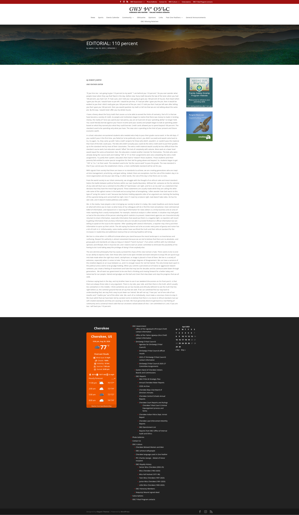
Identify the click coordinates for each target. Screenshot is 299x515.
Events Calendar (112, 18)
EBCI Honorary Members (145, 489)
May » (183, 350)
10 (183, 336)
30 (180, 347)
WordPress (125, 512)
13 (192, 336)
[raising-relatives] (199, 107)
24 (183, 343)
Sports (100, 18)
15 (177, 340)
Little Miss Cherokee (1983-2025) (151, 485)
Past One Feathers (173, 18)
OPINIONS (111, 48)
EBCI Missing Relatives (149, 22)
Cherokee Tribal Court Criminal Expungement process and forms (155, 408)
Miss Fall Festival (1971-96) (149, 474)
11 (186, 336)
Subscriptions (186, 2)
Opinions (152, 18)
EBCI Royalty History (143, 464)
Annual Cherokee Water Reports (151, 382)
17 (183, 340)
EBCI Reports (141, 376)
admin (91, 48)
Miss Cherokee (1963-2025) (149, 471)
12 (189, 336)
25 (186, 343)
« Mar (177, 350)
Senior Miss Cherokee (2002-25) (151, 467)
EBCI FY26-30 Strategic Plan (149, 379)
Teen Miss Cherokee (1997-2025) (151, 478)
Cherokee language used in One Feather (151, 454)
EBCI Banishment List (147, 427)
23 (180, 343)
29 (177, 347)
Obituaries (141, 18)
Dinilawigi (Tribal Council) (146, 341)
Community (127, 18)
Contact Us (163, 2)
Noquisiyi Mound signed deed (147, 492)
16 (180, 340)
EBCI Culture (173, 2)
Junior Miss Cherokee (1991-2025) (152, 481)
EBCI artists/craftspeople (145, 451)
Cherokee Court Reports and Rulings (153, 402)
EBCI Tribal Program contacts (203, 2)
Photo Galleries (152, 2)
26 (189, 343)
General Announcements (196, 18)
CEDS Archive (144, 386)
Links (161, 18)
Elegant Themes (103, 512)
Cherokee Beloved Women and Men (150, 447)
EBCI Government (136, 2)
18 (186, 340)
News (93, 18)
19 (189, 340)
